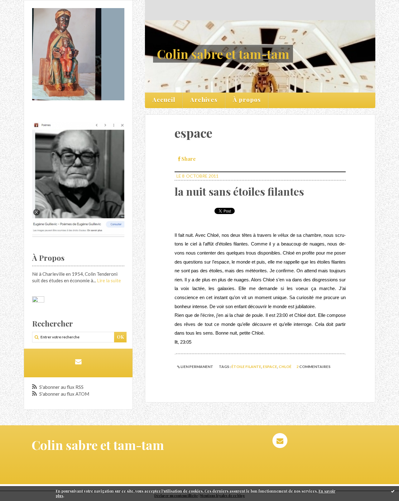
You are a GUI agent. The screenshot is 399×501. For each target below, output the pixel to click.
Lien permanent (196, 366)
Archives (204, 99)
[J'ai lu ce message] (392, 491)
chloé (285, 366)
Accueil (163, 99)
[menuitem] (164, 100)
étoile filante (246, 366)
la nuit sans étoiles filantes (239, 191)
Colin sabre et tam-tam (223, 53)
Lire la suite (109, 280)
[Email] (78, 362)
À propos (247, 99)
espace (270, 366)
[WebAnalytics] (38, 300)
